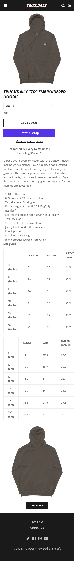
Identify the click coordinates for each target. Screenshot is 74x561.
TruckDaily (29, 548)
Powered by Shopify (49, 548)
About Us (37, 528)
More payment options (29, 141)
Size (8, 105)
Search (37, 522)
